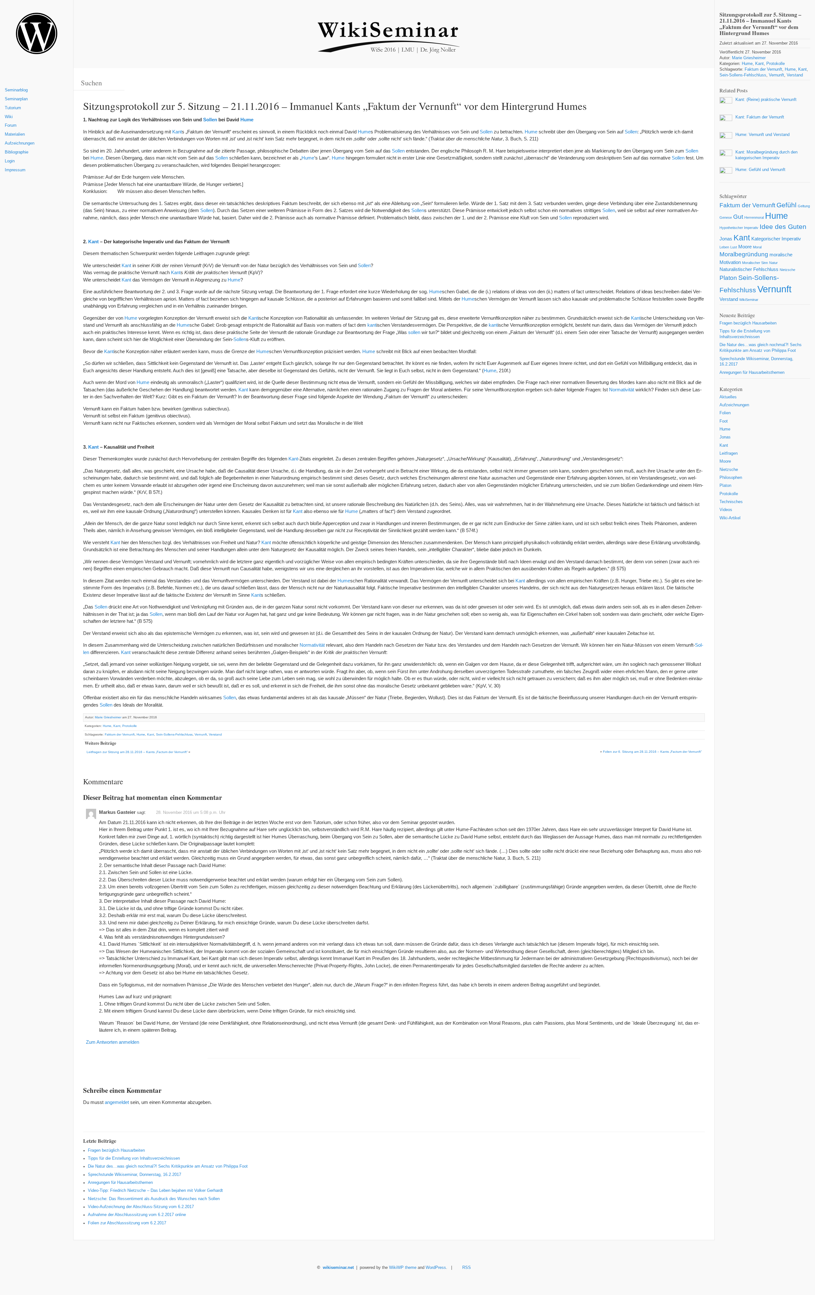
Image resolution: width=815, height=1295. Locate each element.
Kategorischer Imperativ (776, 238)
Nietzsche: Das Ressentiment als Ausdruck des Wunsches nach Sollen (154, 1199)
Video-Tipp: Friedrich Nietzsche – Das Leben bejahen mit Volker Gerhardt (155, 1190)
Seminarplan (16, 99)
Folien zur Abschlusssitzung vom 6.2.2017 (127, 1223)
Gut (738, 216)
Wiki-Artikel (730, 518)
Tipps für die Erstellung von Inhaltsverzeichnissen (134, 1158)
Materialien (15, 134)
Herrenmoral (754, 217)
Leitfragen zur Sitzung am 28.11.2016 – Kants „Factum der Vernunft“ (137, 752)
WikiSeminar (748, 300)
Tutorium (13, 108)
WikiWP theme (402, 1267)
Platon (728, 277)
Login (10, 161)
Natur (773, 263)
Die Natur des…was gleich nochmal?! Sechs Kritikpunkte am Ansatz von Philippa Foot (168, 1166)
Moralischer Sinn (755, 263)
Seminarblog (16, 90)
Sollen (210, 119)
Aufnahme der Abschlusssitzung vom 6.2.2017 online (137, 1215)
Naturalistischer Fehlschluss (748, 269)
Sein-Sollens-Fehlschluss (174, 734)
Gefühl (786, 205)
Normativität (621, 389)
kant (371, 325)
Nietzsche (787, 270)
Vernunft (201, 734)
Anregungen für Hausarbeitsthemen (120, 1182)
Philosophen (730, 477)
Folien (725, 413)
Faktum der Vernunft (120, 734)
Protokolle (129, 726)
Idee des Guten (783, 227)
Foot (723, 421)
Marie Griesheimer (108, 717)
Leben (724, 247)
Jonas (725, 238)
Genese (725, 217)
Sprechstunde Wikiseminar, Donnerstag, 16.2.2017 (134, 1174)
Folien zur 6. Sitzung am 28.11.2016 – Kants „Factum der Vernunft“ (652, 751)
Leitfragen (728, 453)
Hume (246, 119)
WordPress (436, 1267)
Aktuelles (728, 397)
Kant (177, 131)
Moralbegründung (743, 254)
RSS (466, 1267)
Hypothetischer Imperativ (738, 228)
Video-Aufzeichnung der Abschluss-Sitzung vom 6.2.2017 (141, 1207)
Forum (11, 125)
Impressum (15, 170)
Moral (757, 247)
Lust (733, 247)
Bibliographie (16, 152)
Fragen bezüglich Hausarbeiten (116, 1150)
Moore (745, 246)
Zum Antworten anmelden (112, 1042)
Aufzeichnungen (19, 143)
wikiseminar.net (338, 1267)
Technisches (731, 502)
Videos (725, 510)
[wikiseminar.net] (36, 36)
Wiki (9, 117)
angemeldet (117, 1102)
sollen (414, 332)
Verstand (215, 734)
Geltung (804, 206)
